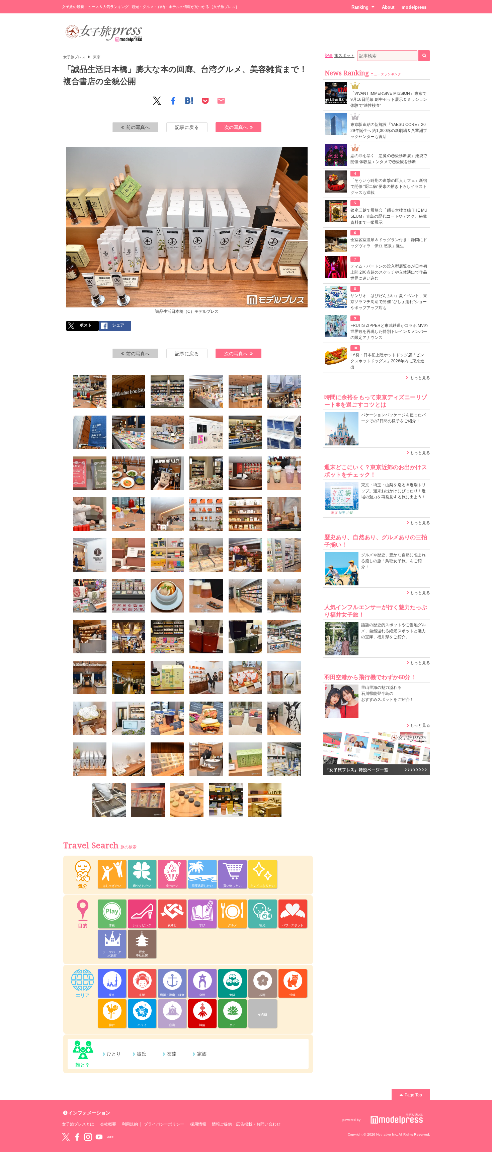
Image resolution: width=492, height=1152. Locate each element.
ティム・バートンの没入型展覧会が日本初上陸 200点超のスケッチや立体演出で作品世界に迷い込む (388, 272)
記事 (329, 55)
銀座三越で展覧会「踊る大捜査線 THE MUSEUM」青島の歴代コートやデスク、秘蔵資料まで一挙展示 (388, 216)
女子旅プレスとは (78, 1124)
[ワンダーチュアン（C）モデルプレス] (245, 473)
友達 (171, 1054)
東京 (96, 57)
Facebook (77, 1137)
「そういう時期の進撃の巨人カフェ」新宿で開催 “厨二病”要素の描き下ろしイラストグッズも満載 (388, 186)
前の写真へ (138, 127)
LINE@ (110, 1137)
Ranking (359, 7)
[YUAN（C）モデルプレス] (245, 514)
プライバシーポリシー (164, 1124)
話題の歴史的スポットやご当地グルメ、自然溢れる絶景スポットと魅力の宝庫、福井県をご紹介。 (393, 631)
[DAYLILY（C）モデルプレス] (206, 514)
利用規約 (130, 1124)
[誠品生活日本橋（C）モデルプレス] (89, 391)
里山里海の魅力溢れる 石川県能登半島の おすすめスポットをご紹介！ (387, 693)
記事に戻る (186, 127)
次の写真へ (236, 127)
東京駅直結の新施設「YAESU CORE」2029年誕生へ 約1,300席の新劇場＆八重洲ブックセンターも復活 (388, 130)
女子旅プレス (74, 57)
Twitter (66, 1137)
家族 (202, 1054)
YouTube (99, 1137)
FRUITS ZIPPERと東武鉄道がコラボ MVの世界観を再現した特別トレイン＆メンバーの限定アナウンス (389, 331)
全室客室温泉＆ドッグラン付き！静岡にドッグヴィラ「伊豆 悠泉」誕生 (388, 242)
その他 (262, 1014)
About (388, 7)
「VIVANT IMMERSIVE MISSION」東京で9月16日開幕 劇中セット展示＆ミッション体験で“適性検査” (388, 99)
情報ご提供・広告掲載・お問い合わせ (246, 1124)
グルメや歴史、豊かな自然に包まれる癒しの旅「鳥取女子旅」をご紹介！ (393, 561)
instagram (88, 1137)
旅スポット (344, 55)
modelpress (414, 7)
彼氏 (141, 1054)
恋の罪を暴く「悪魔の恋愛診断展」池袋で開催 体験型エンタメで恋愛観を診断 (388, 158)
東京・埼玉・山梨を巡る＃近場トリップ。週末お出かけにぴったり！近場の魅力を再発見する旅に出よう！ (393, 491)
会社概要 (108, 1124)
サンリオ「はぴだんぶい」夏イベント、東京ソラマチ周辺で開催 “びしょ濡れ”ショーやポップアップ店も (388, 301)
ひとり (114, 1054)
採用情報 (198, 1124)
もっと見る (420, 377)
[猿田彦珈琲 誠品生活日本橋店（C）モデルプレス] (167, 514)
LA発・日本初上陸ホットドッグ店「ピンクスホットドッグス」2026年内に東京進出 (387, 361)
